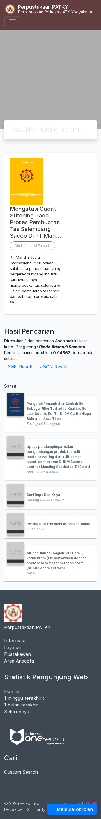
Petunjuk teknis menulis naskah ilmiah (58, 524)
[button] (50, 309)
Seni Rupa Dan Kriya (43, 495)
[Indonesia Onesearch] (34, 736)
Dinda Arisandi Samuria (32, 246)
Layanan (13, 647)
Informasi (14, 641)
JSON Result (54, 366)
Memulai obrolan (75, 809)
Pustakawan (17, 654)
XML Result (20, 366)
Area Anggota (19, 661)
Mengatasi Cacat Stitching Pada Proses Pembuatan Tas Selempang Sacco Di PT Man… (35, 222)
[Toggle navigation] (12, 21)
